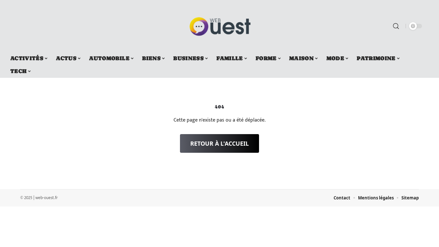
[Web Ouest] (219, 26)
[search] (396, 26)
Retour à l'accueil (219, 143)
